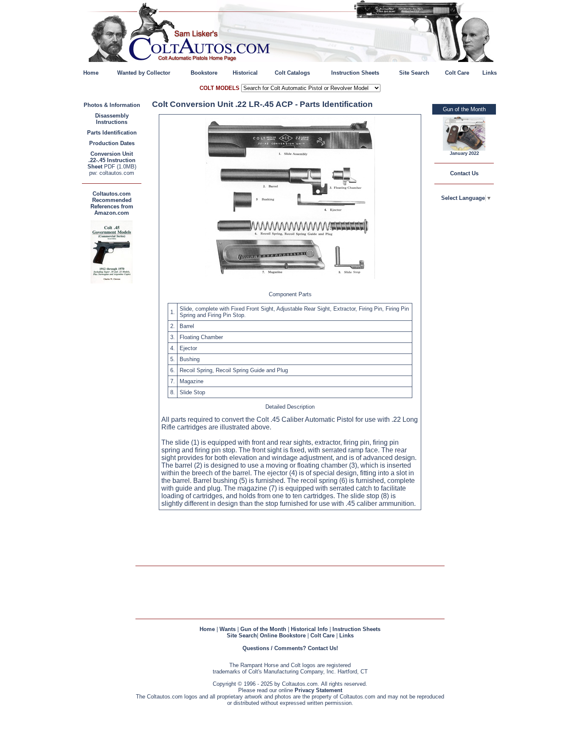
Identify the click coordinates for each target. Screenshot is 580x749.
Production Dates (112, 143)
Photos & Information (112, 105)
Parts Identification (112, 132)
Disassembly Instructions (112, 118)
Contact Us (464, 173)
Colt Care (457, 73)
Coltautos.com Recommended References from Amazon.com (111, 203)
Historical (245, 73)
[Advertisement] (114, 413)
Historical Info (309, 629)
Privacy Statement (318, 690)
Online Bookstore (283, 635)
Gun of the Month (263, 629)
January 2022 (464, 153)
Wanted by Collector (143, 73)
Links (489, 73)
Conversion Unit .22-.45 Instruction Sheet (111, 160)
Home (91, 73)
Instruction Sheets (355, 73)
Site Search (414, 73)
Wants (228, 629)
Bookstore (204, 73)
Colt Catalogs (292, 73)
